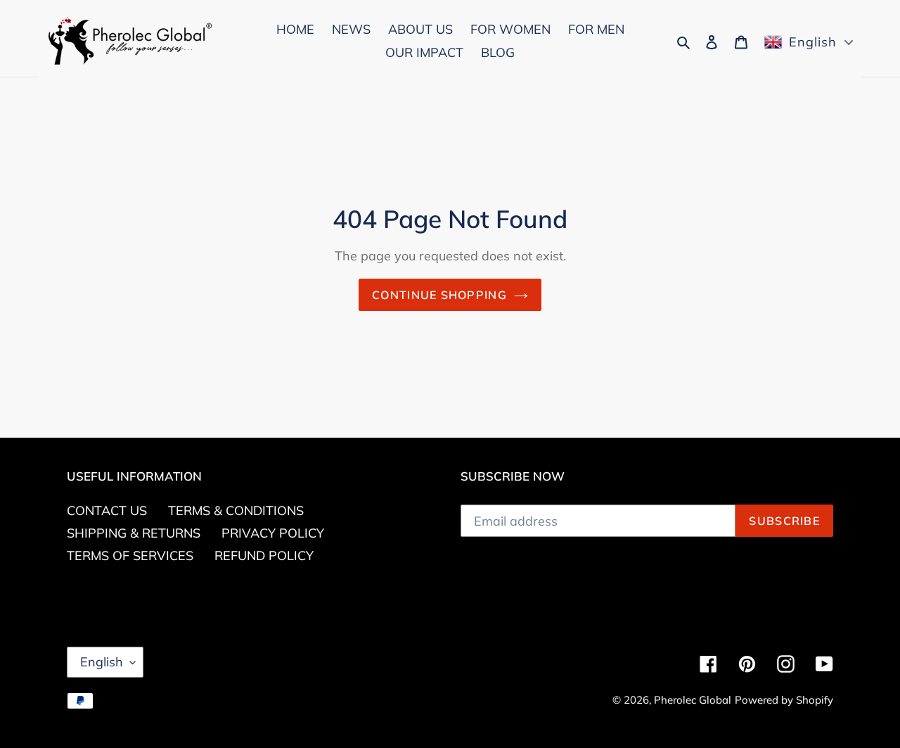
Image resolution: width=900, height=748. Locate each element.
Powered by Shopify (784, 699)
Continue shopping (439, 295)
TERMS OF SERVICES (130, 555)
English (101, 662)
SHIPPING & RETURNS (133, 533)
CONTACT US (107, 510)
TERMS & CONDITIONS (236, 510)
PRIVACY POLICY (272, 533)
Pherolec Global (692, 699)
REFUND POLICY (264, 555)
